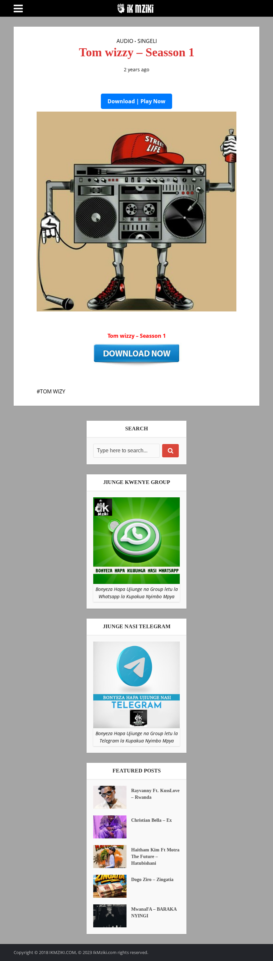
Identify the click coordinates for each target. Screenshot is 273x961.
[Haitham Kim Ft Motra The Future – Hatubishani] (112, 856)
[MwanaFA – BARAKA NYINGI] (112, 915)
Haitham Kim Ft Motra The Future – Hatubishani (155, 856)
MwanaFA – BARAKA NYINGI (153, 912)
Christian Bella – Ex (151, 820)
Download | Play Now (136, 101)
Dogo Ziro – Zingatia (152, 879)
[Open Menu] (18, 8)
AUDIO (125, 41)
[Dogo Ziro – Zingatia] (112, 886)
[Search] (170, 450)
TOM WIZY (52, 391)
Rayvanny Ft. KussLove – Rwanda (155, 794)
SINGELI (147, 41)
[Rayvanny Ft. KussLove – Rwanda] (112, 797)
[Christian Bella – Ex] (112, 826)
